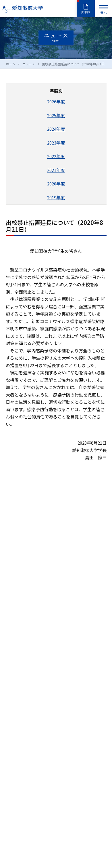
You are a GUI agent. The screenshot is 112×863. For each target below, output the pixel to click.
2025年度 (56, 115)
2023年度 (56, 143)
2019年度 (56, 197)
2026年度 (56, 101)
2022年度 (56, 156)
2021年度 (56, 170)
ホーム (10, 64)
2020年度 (56, 184)
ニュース (28, 64)
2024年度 (56, 129)
